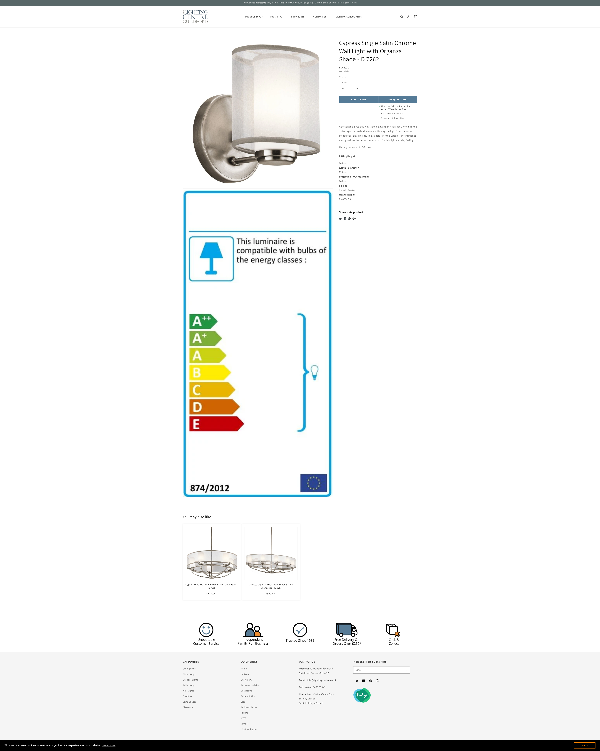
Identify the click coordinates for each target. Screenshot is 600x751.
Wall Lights (188, 690)
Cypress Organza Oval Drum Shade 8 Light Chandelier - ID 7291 (271, 586)
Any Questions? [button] (398, 99)
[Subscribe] (406, 669)
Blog (243, 701)
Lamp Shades (189, 701)
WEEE (243, 718)
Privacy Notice (248, 696)
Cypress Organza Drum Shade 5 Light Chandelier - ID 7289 (211, 586)
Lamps (244, 723)
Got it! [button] (584, 745)
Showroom (246, 679)
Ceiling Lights (189, 668)
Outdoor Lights (190, 679)
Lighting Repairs (249, 729)
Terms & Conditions (250, 685)
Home (244, 668)
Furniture (187, 696)
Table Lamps (189, 685)
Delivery (245, 674)
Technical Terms (249, 707)
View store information (392, 118)
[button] (401, 16)
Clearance (188, 707)
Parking (244, 712)
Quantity (343, 82)
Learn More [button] (108, 745)
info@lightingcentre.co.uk (322, 680)
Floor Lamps (189, 674)
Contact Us (246, 690)
